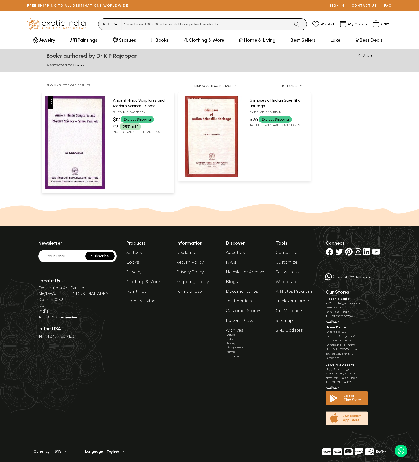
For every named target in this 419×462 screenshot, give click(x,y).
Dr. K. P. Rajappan (131, 112)
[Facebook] (329, 253)
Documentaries (242, 291)
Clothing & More (143, 281)
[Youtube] (376, 253)
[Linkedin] (366, 253)
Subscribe (100, 256)
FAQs (231, 262)
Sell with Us (287, 272)
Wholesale (286, 281)
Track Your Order (292, 301)
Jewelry (133, 272)
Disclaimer (187, 252)
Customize (286, 262)
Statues (134, 252)
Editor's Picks (239, 320)
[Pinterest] (349, 253)
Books (132, 262)
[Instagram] (358, 253)
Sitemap (284, 320)
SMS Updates (289, 330)
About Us (235, 252)
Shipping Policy (192, 281)
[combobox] (205, 24)
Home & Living (141, 301)
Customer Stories (243, 310)
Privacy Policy (190, 272)
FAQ (388, 5)
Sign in (337, 5)
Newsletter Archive (245, 272)
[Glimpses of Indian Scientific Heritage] (211, 175)
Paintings (136, 291)
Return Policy (190, 262)
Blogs (232, 281)
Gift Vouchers (289, 310)
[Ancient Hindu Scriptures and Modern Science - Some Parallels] (75, 187)
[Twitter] (339, 253)
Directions (332, 320)
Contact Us (287, 252)
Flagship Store (338, 298)
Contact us (364, 5)
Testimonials (239, 301)
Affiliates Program (294, 291)
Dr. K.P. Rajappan (267, 112)
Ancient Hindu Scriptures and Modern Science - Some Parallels (139, 105)
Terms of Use (189, 291)
